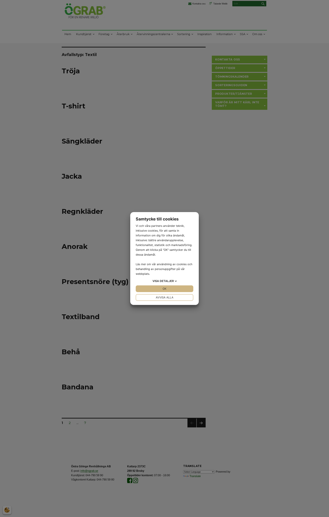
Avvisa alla (164, 297)
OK (164, 288)
